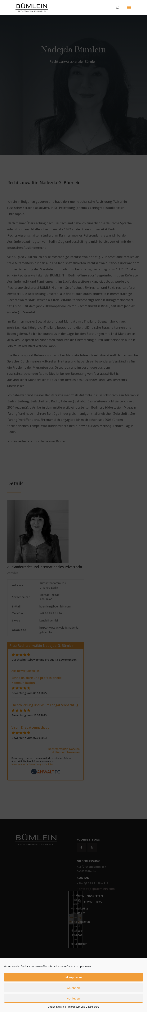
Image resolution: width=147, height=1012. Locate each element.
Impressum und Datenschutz (83, 1006)
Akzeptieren (73, 977)
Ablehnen (73, 988)
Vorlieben (73, 998)
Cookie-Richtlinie (57, 1006)
